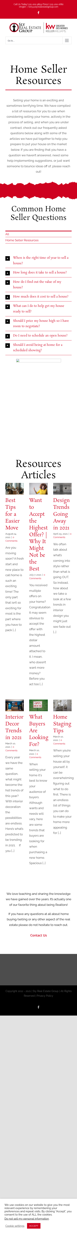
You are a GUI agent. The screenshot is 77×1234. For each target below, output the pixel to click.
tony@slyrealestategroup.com (43, 7)
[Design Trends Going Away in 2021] (62, 489)
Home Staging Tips (62, 724)
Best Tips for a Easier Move (12, 514)
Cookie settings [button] (14, 1225)
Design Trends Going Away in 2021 (61, 514)
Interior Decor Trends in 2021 (14, 727)
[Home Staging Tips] (62, 705)
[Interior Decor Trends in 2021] (14, 705)
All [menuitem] (7, 234)
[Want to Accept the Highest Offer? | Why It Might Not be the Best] (38, 489)
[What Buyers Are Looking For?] (38, 705)
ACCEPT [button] (33, 1225)
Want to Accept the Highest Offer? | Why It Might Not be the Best (38, 535)
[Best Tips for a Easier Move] (14, 489)
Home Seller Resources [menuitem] (21, 240)
